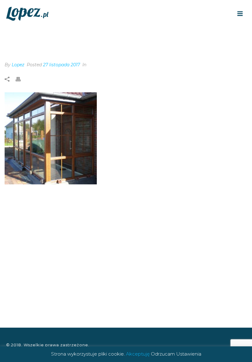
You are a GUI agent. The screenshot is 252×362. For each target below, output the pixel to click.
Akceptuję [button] (138, 354)
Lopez (18, 64)
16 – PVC (234, 37)
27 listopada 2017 (61, 64)
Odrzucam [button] (163, 354)
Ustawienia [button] (188, 354)
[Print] (21, 79)
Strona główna (204, 37)
